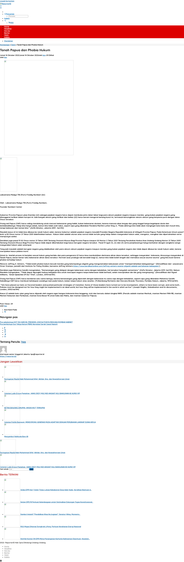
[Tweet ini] (5, 330)
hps (23, 341)
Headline (8, 549)
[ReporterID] (5, 4)
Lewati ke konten (7, 1)
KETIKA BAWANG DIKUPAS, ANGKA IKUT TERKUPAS (24, 408)
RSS (12, 23)
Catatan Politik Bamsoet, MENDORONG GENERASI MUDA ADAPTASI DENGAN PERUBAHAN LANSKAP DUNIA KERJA (50, 422)
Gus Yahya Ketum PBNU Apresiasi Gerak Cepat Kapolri (29, 324)
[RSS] (5, 312)
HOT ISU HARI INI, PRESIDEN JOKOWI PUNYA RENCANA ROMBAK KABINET (36, 322)
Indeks (7, 557)
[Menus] (1, 6)
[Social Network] (5, 20)
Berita (6, 553)
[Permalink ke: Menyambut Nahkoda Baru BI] (12, 434)
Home (6, 546)
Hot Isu (7, 551)
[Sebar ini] (4, 328)
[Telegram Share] (5, 334)
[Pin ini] (5, 332)
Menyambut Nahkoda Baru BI (16, 436)
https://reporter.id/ (8, 356)
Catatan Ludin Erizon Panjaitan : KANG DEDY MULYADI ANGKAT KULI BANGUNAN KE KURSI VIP (42, 393)
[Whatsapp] (5, 336)
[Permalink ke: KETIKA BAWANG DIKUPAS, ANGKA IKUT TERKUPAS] (12, 406)
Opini (6, 555)
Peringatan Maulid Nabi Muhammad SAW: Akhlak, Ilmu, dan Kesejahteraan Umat (37, 379)
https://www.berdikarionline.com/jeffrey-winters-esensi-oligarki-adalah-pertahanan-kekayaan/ (116, 266)
